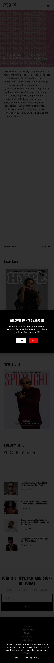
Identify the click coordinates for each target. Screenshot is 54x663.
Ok (16, 657)
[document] (27, 331)
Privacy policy (32, 657)
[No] (50, 651)
